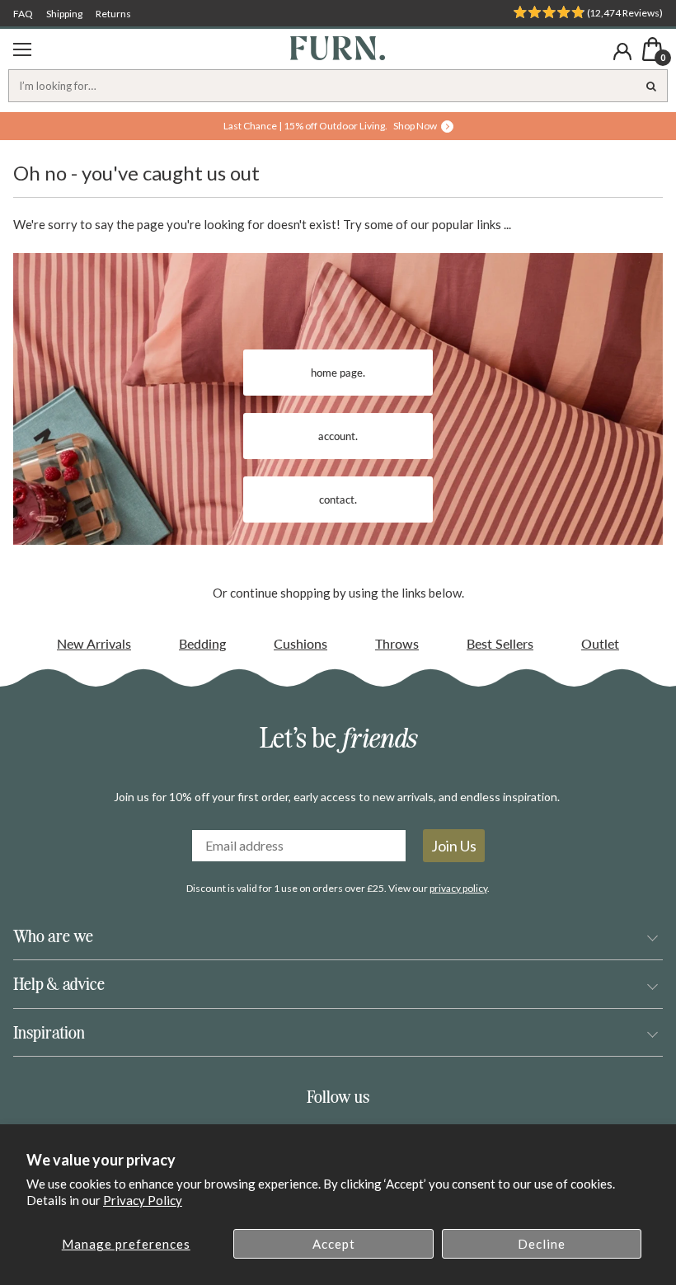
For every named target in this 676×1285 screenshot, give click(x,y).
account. (338, 436)
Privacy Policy (142, 1200)
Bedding (202, 643)
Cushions (300, 643)
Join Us (453, 846)
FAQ (23, 13)
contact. (338, 499)
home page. (338, 372)
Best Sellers (500, 643)
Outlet (600, 643)
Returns (113, 13)
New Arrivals (94, 643)
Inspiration (49, 1032)
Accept (333, 1243)
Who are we (53, 936)
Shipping (64, 13)
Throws (397, 643)
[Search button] (651, 85)
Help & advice (59, 983)
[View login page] (622, 51)
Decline (542, 1243)
